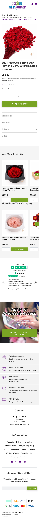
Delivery (5, 129)
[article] (15, 181)
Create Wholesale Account (19, 333)
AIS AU (24, 449)
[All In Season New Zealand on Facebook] (15, 461)
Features (6, 122)
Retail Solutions (27, 453)
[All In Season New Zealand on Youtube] (20, 461)
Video (4, 136)
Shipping (14, 457)
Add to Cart (21, 104)
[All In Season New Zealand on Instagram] (25, 461)
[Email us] (12, 461)
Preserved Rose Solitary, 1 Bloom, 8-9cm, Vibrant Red (14, 189)
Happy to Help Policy (26, 446)
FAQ (5, 449)
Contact (32, 449)
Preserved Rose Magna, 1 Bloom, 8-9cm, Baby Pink (14, 238)
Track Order (14, 449)
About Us (10, 442)
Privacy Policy (10, 446)
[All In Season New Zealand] (17, 5)
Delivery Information (24, 442)
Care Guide (24, 457)
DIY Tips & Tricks (12, 453)
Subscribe (32, 488)
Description (7, 116)
